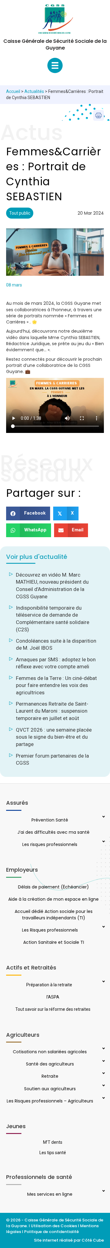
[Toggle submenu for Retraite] (103, 1074)
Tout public (19, 213)
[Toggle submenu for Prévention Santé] (103, 817)
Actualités (34, 91)
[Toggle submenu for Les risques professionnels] (103, 842)
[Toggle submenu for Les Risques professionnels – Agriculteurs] (103, 1098)
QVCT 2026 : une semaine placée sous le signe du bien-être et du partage (54, 737)
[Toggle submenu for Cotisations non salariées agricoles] (103, 1049)
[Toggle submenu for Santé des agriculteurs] (103, 1061)
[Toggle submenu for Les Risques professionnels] (103, 927)
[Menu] (55, 65)
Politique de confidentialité (52, 1232)
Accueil (13, 91)
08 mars (14, 284)
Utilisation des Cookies (54, 1226)
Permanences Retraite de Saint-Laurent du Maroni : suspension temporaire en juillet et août (52, 711)
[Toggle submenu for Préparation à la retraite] (103, 982)
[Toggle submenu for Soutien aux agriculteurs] (103, 1086)
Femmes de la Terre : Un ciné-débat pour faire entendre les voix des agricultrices (56, 685)
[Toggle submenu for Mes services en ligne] (103, 1191)
